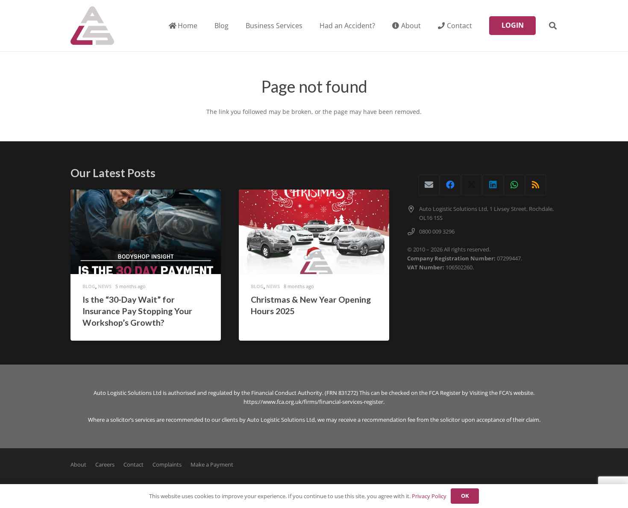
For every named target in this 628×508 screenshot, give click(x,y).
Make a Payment (212, 464)
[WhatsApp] (514, 185)
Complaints (167, 464)
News (105, 286)
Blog (88, 286)
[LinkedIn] (493, 185)
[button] (308, 25)
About (78, 464)
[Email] (429, 185)
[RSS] (535, 185)
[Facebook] (450, 185)
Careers (104, 464)
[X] (471, 185)
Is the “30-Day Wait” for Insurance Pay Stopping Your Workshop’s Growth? (137, 311)
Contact (133, 464)
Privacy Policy (429, 496)
